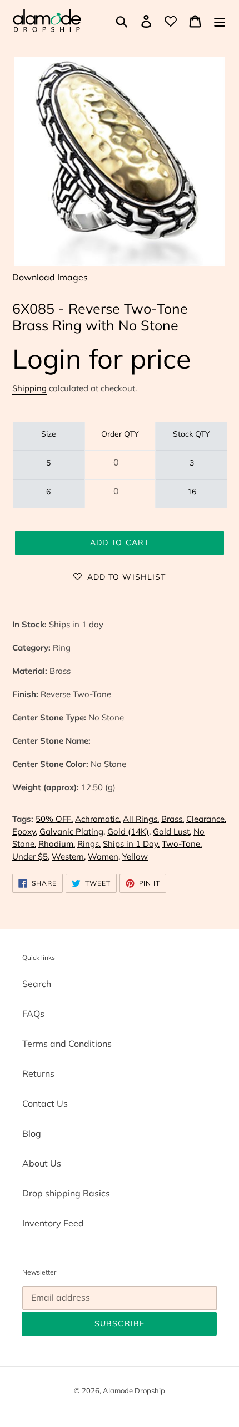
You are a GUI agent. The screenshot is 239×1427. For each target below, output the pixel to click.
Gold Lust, (172, 831)
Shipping (29, 388)
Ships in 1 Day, (131, 843)
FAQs (33, 1013)
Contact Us (45, 1103)
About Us (41, 1163)
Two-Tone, (182, 843)
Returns (38, 1073)
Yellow (135, 856)
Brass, (172, 819)
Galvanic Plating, (72, 831)
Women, (104, 856)
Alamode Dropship (134, 1390)
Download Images (50, 277)
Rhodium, (56, 843)
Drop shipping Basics (66, 1193)
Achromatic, (98, 819)
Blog (31, 1133)
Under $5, (30, 856)
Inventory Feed (53, 1223)
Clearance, (206, 819)
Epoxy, (24, 831)
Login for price (101, 358)
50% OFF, (54, 819)
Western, (69, 856)
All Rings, (141, 819)
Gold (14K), (129, 831)
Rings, (89, 843)
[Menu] (219, 21)
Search (36, 983)
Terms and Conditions (67, 1043)
